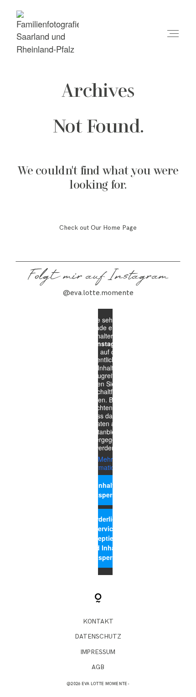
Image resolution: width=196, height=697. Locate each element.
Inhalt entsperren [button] (105, 490)
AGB (98, 667)
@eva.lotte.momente (98, 293)
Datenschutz (98, 636)
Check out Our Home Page (98, 228)
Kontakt (98, 621)
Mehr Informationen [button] (105, 463)
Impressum (98, 652)
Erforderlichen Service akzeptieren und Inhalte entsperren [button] (105, 538)
